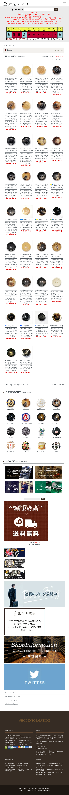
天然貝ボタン (41, 409)
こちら (41, 754)
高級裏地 (10, 437)
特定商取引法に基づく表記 (12, 696)
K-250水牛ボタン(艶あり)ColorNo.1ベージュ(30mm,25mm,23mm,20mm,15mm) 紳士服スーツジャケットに (41, 81)
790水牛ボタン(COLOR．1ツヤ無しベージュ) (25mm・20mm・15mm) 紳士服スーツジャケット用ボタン (26, 258)
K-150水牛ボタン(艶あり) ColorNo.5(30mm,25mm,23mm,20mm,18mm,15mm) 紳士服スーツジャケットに (11, 187)
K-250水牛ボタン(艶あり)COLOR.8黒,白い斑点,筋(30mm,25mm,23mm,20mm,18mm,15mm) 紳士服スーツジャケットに (26, 152)
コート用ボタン (56, 423)
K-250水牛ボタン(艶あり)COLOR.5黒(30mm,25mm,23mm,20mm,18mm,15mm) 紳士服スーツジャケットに (11, 152)
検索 (56, 9)
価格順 (57, 56)
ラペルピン (41, 437)
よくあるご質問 (9, 692)
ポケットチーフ (56, 437)
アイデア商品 (10, 452)
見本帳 (56, 452)
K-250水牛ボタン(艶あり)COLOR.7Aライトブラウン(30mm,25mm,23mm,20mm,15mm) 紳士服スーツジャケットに (11, 117)
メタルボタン (10, 409)
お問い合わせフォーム (11, 700)
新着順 (62, 56)
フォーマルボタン (11, 423)
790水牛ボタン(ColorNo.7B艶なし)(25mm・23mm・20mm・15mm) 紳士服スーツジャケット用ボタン (26, 293)
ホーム (5, 45)
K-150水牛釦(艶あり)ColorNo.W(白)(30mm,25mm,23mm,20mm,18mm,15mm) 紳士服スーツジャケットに (11, 81)
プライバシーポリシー (11, 704)
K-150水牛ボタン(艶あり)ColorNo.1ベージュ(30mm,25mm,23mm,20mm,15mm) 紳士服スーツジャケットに (26, 81)
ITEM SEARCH (18, 9)
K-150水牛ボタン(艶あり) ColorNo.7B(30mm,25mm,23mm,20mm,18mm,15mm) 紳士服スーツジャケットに (11, 223)
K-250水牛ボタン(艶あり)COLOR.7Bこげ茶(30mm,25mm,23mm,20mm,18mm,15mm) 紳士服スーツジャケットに (56, 81)
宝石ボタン (41, 423)
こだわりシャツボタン (26, 423)
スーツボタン (56, 409)
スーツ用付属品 (41, 452)
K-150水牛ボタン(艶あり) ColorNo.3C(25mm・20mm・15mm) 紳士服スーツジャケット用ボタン (56, 187)
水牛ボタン (11, 45)
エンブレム (26, 452)
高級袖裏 (25, 437)
